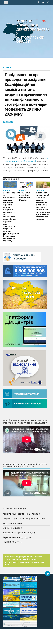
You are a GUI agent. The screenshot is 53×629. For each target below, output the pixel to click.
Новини (7, 67)
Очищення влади (12, 527)
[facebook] (38, 2)
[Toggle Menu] (6, 2)
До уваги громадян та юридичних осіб (24, 518)
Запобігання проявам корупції (19, 532)
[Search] (48, 2)
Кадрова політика (12, 523)
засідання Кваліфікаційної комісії (26, 160)
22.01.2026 (8, 122)
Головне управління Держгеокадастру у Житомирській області (33, 31)
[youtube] (43, 2)
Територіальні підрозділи (17, 537)
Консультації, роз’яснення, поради (21, 513)
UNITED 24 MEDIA (12, 542)
